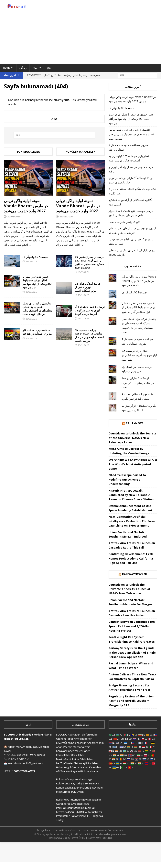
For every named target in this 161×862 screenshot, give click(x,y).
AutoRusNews (93, 812)
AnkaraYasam (95, 743)
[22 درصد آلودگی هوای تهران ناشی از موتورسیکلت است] (64, 288)
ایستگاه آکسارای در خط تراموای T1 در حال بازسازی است (138, 382)
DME (82, 812)
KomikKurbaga (83, 779)
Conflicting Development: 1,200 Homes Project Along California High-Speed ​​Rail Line (131, 558)
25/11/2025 (83, 271)
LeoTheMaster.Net (67, 763)
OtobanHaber (79, 767)
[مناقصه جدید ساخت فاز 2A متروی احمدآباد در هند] (12, 334)
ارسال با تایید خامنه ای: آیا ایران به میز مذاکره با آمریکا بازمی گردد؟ (90, 310)
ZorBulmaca (92, 783)
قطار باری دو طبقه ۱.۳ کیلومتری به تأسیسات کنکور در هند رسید (139, 355)
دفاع (49, 68)
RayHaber (74, 734)
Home (6, 68)
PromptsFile (63, 816)
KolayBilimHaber (88, 763)
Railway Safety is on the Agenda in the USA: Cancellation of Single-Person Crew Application (133, 652)
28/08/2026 (31, 291)
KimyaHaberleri (83, 738)
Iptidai (76, 759)
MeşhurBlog (63, 791)
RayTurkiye (77, 783)
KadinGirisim (78, 743)
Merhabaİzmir (81, 747)
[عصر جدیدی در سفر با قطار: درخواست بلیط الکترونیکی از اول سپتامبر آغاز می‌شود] (12, 281)
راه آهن (23, 68)
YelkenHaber (82, 751)
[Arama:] (137, 75)
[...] (30, 244)
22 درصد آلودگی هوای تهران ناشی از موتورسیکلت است (87, 287)
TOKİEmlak (77, 791)
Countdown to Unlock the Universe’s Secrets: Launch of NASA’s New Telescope (129, 589)
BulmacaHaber (90, 771)
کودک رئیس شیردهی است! (124, 222)
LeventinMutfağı (81, 787)
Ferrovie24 (62, 812)
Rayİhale (97, 787)
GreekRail (89, 808)
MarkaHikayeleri (71, 771)
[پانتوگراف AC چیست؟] (12, 261)
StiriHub (74, 812)
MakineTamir (64, 759)
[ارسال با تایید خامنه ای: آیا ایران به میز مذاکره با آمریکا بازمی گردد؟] (64, 311)
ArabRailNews (80, 803)
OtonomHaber (64, 738)
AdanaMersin (64, 747)
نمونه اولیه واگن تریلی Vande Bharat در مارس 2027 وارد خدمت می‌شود (26, 205)
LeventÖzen (63, 743)
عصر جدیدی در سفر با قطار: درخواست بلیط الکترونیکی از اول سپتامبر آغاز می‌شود (37, 282)
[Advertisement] (110, 31)
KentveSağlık (64, 787)
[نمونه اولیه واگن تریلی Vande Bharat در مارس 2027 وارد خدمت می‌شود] (28, 178)
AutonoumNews (79, 799)
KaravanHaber (65, 751)
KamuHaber (63, 755)
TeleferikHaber (89, 734)
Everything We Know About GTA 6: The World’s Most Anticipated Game (133, 464)
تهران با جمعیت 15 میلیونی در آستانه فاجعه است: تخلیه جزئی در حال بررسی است (89, 335)
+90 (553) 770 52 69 (18, 759)
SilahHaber (86, 759)
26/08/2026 (31, 318)
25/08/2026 (31, 338)
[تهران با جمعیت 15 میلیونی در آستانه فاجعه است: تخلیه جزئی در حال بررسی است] (64, 334)
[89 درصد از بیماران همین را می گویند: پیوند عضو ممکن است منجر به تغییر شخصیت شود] (64, 261)
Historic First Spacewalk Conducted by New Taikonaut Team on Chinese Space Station (131, 495)
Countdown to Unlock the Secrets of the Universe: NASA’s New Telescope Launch (132, 437)
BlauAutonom (75, 808)
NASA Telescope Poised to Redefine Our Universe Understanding (127, 479)
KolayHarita (63, 783)
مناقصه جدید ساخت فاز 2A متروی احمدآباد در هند (37, 331)
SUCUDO (61, 734)
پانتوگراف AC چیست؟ (35, 257)
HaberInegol (63, 767)
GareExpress (64, 803)
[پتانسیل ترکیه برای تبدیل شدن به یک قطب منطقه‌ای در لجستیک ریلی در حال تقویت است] (12, 307)
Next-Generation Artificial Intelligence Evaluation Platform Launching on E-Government (132, 521)
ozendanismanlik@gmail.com (25, 763)
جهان (35, 68)
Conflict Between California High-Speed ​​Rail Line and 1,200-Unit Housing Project (132, 626)
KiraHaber (95, 767)
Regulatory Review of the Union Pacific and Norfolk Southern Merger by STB (131, 700)
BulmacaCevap (65, 779)
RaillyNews (134, 423)
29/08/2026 (13, 216)
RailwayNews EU (134, 574)
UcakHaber (77, 755)
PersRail (61, 808)
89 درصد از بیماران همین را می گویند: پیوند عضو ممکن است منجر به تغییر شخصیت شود (89, 262)
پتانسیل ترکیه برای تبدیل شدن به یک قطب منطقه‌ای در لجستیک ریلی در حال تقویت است (37, 308)
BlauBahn (95, 799)
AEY (58, 771)
